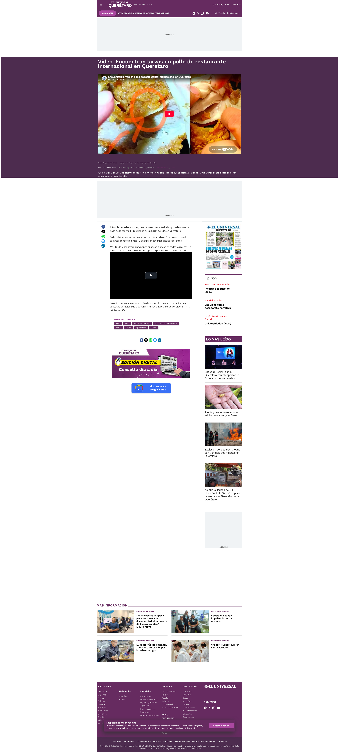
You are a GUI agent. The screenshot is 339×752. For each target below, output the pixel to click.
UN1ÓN (186, 704)
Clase (185, 698)
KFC (118, 323)
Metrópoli (102, 707)
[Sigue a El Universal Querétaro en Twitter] (199, 14)
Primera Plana (162, 13)
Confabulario (189, 707)
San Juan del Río (142, 323)
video (153, 328)
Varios (164, 733)
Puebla (165, 698)
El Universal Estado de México (170, 706)
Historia (195, 741)
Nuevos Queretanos (149, 715)
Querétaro (141, 328)
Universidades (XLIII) (218, 323)
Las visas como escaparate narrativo (218, 306)
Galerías (123, 696)
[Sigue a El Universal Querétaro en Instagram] (203, 14)
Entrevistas (145, 696)
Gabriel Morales (214, 300)
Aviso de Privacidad (186, 728)
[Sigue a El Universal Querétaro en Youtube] (208, 14)
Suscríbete (107, 13)
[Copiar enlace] (103, 246)
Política (101, 701)
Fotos (150, 5)
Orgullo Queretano (149, 703)
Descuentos (188, 717)
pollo (118, 328)
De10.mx (187, 695)
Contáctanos (128, 741)
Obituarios (187, 714)
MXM (136, 5)
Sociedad (102, 692)
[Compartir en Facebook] (103, 227)
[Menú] (101, 4)
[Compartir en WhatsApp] (103, 236)
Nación (101, 698)
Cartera (101, 704)
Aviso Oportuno (126, 13)
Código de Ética (144, 741)
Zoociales (144, 712)
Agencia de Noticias (144, 13)
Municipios (103, 711)
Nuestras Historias (107, 167)
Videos (142, 5)
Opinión (211, 278)
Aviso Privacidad (182, 741)
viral (127, 323)
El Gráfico (187, 692)
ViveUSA (187, 701)
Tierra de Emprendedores (148, 707)
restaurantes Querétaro (166, 323)
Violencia (157, 741)
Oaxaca (165, 695)
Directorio (116, 741)
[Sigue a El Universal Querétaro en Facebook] (195, 14)
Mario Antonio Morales (218, 284)
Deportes (102, 714)
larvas (128, 328)
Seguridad (103, 695)
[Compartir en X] (103, 231)
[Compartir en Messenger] (103, 241)
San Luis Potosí (169, 692)
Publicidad (168, 741)
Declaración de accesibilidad (214, 741)
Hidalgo (165, 701)
